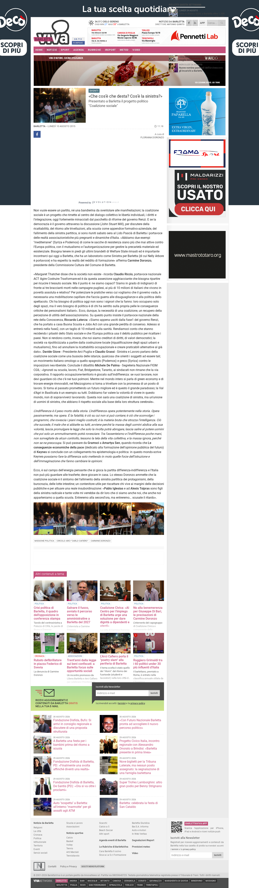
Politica (37, 838)
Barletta (62, 881)
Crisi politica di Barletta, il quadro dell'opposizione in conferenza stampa (47, 613)
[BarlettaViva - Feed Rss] (195, 23)
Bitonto (105, 881)
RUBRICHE (94, 49)
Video (135, 853)
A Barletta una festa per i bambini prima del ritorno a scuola (71, 744)
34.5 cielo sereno (112, 22)
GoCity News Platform (93, 866)
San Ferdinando (97, 885)
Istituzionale (40, 842)
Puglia (73, 885)
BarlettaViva (52, 31)
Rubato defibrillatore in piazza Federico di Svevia (48, 663)
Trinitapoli (152, 885)
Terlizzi (129, 885)
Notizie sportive (74, 833)
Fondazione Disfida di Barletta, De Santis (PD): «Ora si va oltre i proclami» (74, 786)
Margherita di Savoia (176, 881)
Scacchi (103, 823)
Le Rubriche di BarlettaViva (113, 846)
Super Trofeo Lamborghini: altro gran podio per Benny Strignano (140, 784)
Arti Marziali (72, 852)
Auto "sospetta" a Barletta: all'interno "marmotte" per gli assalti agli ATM (72, 806)
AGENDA (78, 49)
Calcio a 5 (104, 826)
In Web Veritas (139, 833)
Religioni (38, 827)
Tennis (69, 848)
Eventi (37, 849)
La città (37, 831)
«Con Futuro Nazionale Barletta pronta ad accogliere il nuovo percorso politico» (140, 724)
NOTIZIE (52, 49)
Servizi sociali (40, 852)
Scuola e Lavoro (74, 823)
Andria (73, 881)
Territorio (38, 845)
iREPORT (110, 49)
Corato (142, 881)
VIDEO (136, 49)
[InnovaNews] (39, 869)
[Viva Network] (43, 881)
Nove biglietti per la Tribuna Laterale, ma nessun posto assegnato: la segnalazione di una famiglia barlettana (139, 767)
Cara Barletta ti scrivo (110, 851)
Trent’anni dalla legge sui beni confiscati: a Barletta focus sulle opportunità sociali (81, 665)
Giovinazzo (155, 881)
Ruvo (83, 885)
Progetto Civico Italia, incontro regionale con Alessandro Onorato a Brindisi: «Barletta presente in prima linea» (139, 746)
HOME (39, 49)
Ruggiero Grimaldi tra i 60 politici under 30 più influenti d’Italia (147, 663)
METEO (124, 49)
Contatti (52, 866)
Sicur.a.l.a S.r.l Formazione (112, 854)
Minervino (196, 881)
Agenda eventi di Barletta (112, 840)
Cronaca (38, 834)
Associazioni (72, 826)
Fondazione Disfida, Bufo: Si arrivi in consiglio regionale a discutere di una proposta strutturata (72, 725)
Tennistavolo (72, 855)
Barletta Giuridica (141, 823)
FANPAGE (78, 43)
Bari (82, 881)
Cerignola (129, 881)
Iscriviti (154, 693)
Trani (140, 885)
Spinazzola (115, 885)
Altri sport (104, 833)
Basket (69, 841)
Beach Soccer (106, 830)
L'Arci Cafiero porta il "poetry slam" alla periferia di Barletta (114, 660)
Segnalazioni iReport (143, 840)
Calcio (69, 837)
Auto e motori (139, 830)
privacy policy (137, 703)
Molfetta (62, 885)
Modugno (211, 881)
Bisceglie (92, 881)
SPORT (65, 49)
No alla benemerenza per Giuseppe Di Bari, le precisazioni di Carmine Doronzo (147, 613)
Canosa (117, 881)
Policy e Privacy (68, 866)
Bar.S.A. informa (140, 826)
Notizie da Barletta (43, 823)
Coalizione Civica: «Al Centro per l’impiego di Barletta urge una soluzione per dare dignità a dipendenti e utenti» (115, 617)
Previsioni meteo (141, 846)
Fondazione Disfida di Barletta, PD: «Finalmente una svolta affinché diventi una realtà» (73, 765)
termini (122, 703)
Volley (69, 844)
